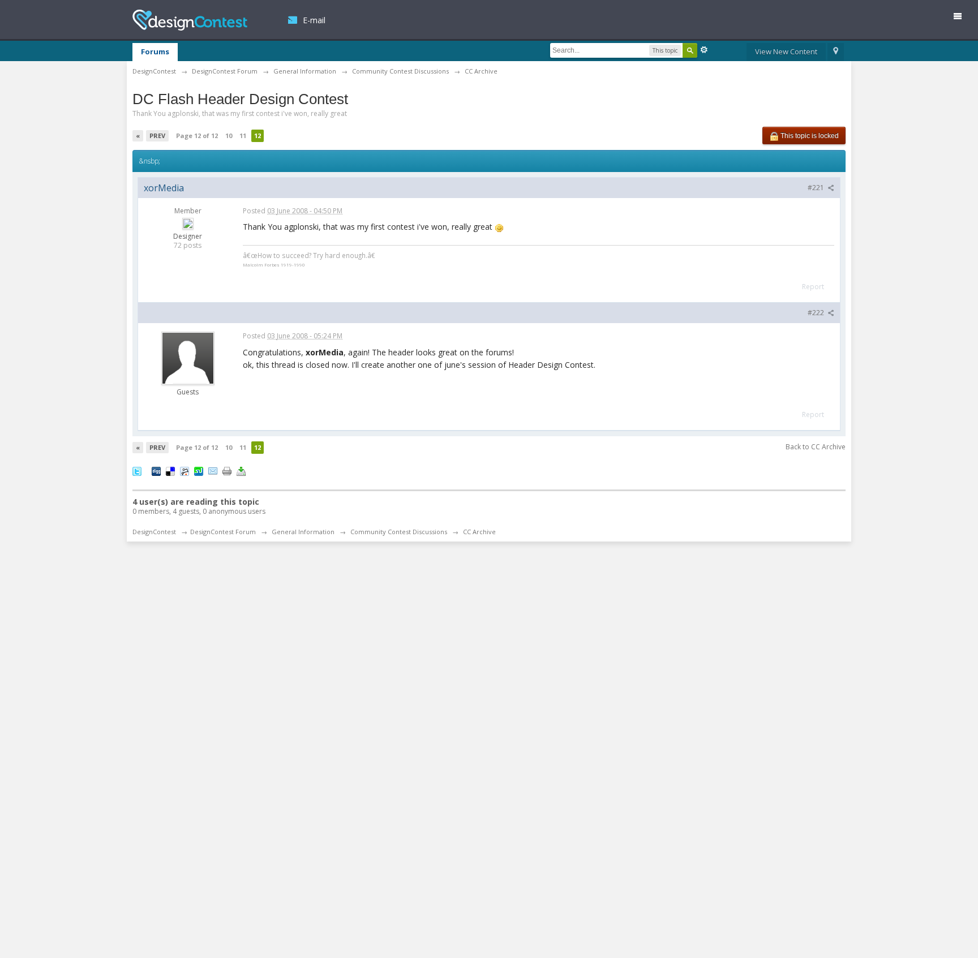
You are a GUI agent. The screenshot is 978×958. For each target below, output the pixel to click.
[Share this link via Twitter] (136, 470)
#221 (817, 187)
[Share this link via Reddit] (184, 470)
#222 (817, 312)
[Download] (241, 470)
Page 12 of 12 (197, 135)
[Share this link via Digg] (156, 470)
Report (813, 286)
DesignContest (189, 20)
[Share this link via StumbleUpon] (198, 470)
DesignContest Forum (223, 531)
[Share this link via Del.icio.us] (170, 470)
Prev (157, 135)
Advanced (704, 49)
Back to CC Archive (816, 447)
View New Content (786, 51)
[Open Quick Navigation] (835, 52)
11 (242, 135)
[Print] (226, 470)
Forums (155, 51)
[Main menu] (962, 18)
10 (228, 135)
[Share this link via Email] (212, 470)
